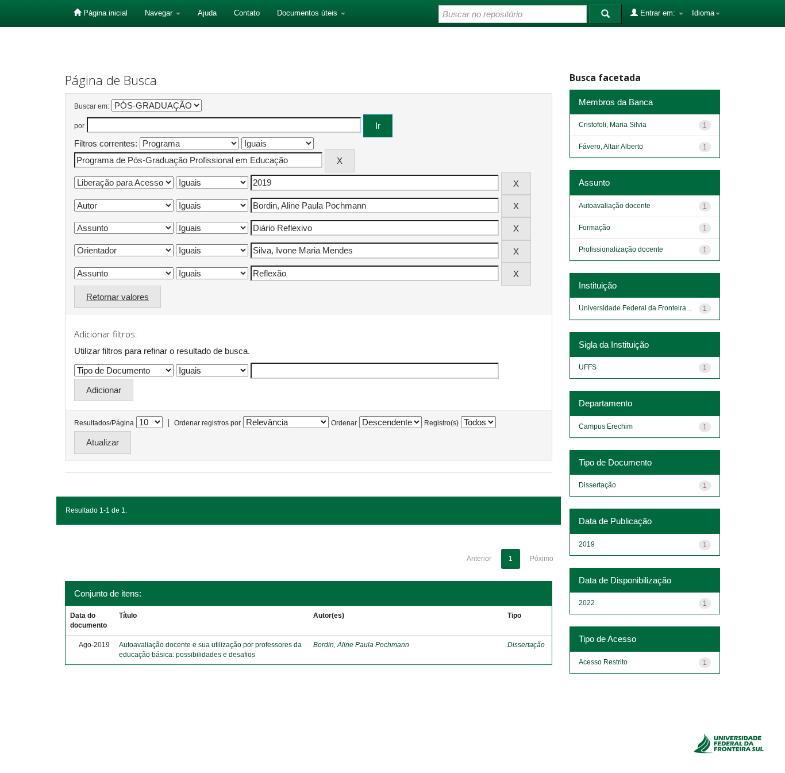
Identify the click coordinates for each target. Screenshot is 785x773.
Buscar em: (91, 106)
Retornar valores (117, 297)
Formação (594, 228)
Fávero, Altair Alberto (611, 147)
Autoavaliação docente (615, 206)
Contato (247, 13)
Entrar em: (658, 13)
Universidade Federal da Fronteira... (635, 308)
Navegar (160, 13)
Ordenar (344, 423)
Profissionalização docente (621, 249)
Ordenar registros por (207, 423)
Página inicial (104, 13)
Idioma (703, 13)
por (79, 126)
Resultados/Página (104, 423)
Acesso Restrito (603, 662)
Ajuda (207, 13)
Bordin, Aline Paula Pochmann (361, 645)
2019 (587, 544)
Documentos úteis (308, 13)
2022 (587, 603)
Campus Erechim (606, 426)
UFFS (588, 367)
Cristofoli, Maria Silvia (613, 125)
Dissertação (526, 645)
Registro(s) (441, 423)
